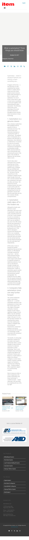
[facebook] (8, 66)
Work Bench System (8, 460)
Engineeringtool (7, 480)
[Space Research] (8, 3)
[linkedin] (14, 66)
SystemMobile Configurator (10, 486)
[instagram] (21, 66)
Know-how (10, 58)
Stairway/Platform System (10, 489)
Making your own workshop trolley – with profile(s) (7, 400)
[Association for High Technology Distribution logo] (14, 428)
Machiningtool (7, 492)
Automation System (8, 466)
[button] (3, 404)
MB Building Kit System (9, 457)
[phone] (24, 66)
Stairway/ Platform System (10, 469)
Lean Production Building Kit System (12, 463)
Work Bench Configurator (9, 483)
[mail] (18, 66)
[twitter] (11, 66)
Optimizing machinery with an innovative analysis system (21, 400)
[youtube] (4, 66)
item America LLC (14, 526)
